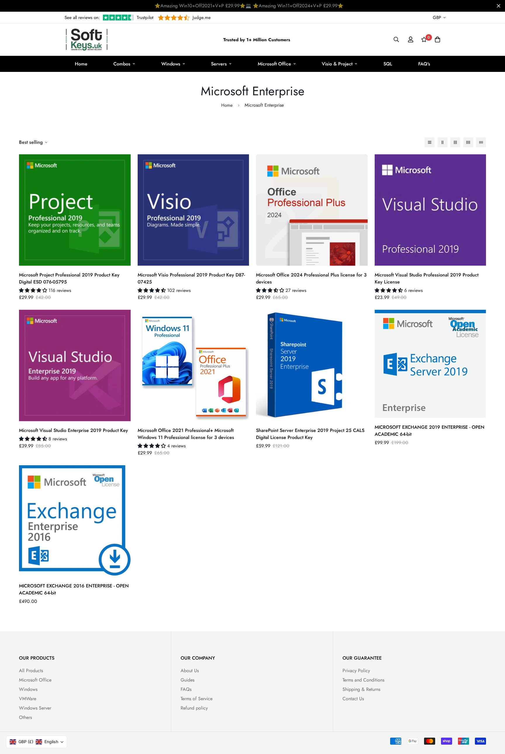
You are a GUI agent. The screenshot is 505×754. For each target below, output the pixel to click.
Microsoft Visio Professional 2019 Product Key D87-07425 (191, 278)
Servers (219, 63)
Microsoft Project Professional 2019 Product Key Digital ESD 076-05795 (69, 278)
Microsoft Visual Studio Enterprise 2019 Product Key (73, 430)
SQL (387, 63)
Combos (121, 63)
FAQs (186, 689)
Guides (187, 680)
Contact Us (353, 698)
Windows (170, 63)
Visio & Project (337, 63)
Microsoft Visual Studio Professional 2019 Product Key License (426, 278)
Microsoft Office (274, 63)
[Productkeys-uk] (86, 39)
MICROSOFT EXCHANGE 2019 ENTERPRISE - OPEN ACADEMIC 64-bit (430, 430)
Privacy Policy (356, 670)
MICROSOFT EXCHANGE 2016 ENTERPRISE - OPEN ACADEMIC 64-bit (74, 589)
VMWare (27, 698)
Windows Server (35, 708)
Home (81, 63)
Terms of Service (196, 698)
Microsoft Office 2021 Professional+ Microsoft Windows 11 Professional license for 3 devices (186, 434)
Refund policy (194, 708)
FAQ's (424, 63)
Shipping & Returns (361, 689)
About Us (190, 670)
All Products (31, 670)
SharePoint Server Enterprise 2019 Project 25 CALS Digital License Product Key (310, 434)
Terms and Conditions (363, 680)
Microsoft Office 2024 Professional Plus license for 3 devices (311, 278)
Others (25, 717)
